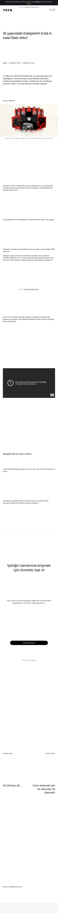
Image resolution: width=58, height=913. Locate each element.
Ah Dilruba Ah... (12, 785)
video (6, 101)
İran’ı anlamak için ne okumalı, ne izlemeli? (44, 789)
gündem (12, 101)
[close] (56, 2)
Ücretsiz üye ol (29, 643)
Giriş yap (34, 660)
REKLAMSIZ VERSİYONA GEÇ (31, 7)
